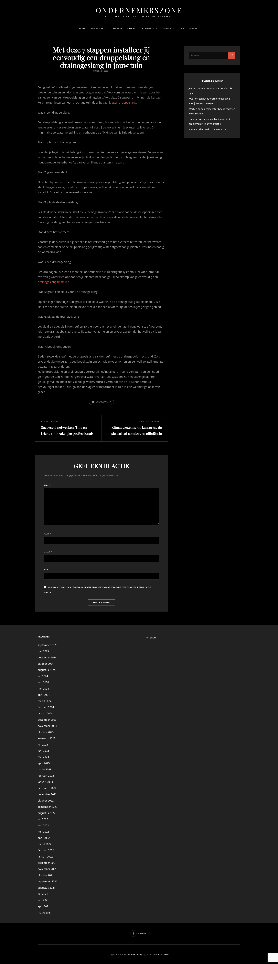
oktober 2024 (46, 663)
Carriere (132, 28)
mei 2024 (43, 688)
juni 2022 (43, 825)
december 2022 (47, 788)
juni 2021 (43, 900)
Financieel (168, 28)
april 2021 (44, 906)
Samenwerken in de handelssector (207, 129)
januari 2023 (45, 782)
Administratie (99, 28)
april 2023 (44, 763)
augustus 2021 (46, 887)
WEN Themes (163, 954)
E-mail (48, 552)
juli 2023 (43, 744)
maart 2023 (44, 769)
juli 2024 (43, 676)
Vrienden (151, 637)
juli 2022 (43, 819)
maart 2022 (44, 844)
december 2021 (47, 862)
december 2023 (47, 719)
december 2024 (47, 657)
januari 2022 (45, 856)
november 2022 (47, 794)
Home (82, 28)
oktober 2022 (46, 800)
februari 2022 (46, 850)
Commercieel (149, 28)
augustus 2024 (46, 670)
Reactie (48, 485)
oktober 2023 (46, 732)
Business (117, 28)
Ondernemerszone (139, 10)
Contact (194, 28)
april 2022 (44, 838)
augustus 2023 (46, 738)
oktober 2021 (46, 875)
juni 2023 (43, 750)
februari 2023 (46, 775)
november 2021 (47, 869)
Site (46, 569)
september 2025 (47, 645)
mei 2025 (43, 651)
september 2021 (47, 881)
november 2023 (47, 726)
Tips (182, 28)
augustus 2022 (46, 813)
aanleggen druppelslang (120, 102)
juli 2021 (43, 894)
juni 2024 (43, 682)
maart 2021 (44, 912)
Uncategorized (103, 401)
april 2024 (44, 694)
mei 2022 (43, 831)
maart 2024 (44, 701)
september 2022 (47, 806)
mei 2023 (43, 757)
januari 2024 (45, 713)
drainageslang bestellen (53, 282)
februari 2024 (46, 707)
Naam (47, 534)
